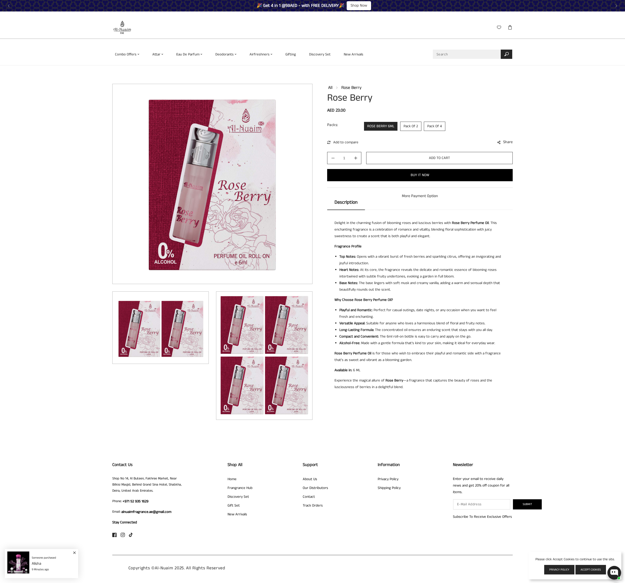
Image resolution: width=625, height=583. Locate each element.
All (330, 88)
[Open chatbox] (614, 573)
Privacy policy (559, 570)
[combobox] (472, 54)
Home (232, 479)
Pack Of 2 (411, 126)
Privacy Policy (388, 479)
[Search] (506, 54)
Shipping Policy (389, 487)
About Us (310, 479)
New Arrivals (237, 514)
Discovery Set (238, 496)
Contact (309, 496)
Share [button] (508, 142)
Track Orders (313, 505)
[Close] (74, 551)
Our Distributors (315, 487)
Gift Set (234, 505)
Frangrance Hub (240, 487)
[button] (510, 27)
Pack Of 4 (434, 126)
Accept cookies (591, 570)
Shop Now (359, 5)
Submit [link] (527, 504)
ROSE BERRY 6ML (380, 126)
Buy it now (420, 175)
